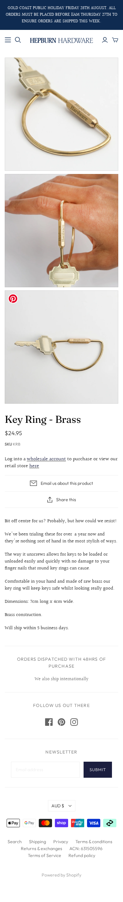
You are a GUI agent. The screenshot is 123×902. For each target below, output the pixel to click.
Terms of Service (44, 855)
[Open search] (18, 40)
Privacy (60, 841)
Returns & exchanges (41, 848)
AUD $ (57, 806)
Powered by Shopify (61, 875)
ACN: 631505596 (85, 848)
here (34, 466)
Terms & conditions (93, 841)
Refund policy (81, 855)
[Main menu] (8, 40)
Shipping (37, 841)
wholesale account (46, 459)
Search (15, 841)
